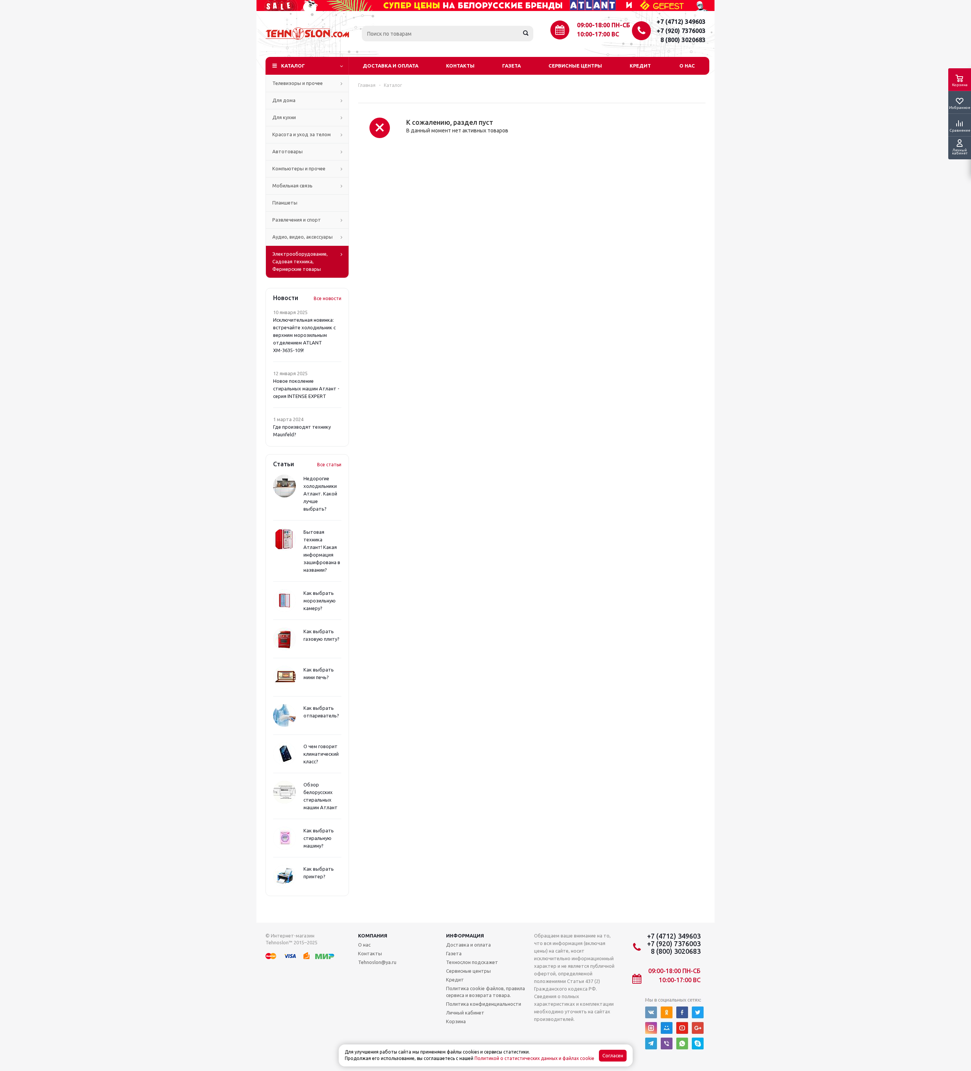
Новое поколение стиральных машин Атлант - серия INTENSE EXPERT (306, 388)
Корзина (456, 1021)
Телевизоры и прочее (297, 83)
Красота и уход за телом (301, 134)
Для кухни (284, 117)
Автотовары (287, 151)
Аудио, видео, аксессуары (302, 236)
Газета (511, 65)
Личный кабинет (465, 1012)
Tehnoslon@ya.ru (377, 962)
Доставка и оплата (390, 65)
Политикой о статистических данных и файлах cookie (534, 1058)
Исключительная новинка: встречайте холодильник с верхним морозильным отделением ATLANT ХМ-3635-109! (304, 335)
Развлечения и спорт (296, 219)
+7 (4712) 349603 (681, 21)
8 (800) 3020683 (682, 39)
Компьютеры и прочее (298, 168)
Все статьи (329, 464)
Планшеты (284, 202)
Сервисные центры (575, 65)
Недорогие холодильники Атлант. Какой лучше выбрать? (320, 493)
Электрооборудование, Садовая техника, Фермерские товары (300, 261)
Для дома (283, 100)
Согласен (612, 1055)
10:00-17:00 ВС (598, 34)
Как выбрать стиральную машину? (318, 838)
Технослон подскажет (472, 962)
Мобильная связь (292, 185)
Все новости (327, 298)
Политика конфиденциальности (483, 1004)
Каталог (293, 65)
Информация (465, 935)
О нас (687, 65)
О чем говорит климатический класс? (321, 754)
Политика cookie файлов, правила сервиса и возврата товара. (485, 992)
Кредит (640, 65)
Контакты (460, 65)
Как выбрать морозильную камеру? (319, 600)
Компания (372, 935)
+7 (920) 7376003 (681, 30)
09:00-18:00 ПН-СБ (603, 25)
